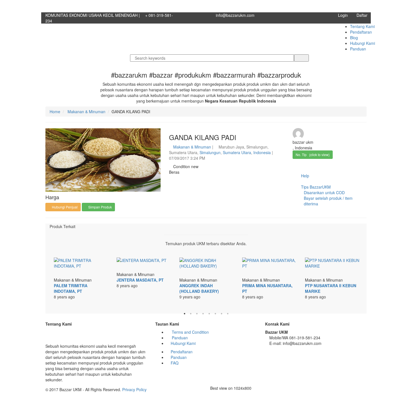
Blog (354, 37)
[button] (155, 133)
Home (55, 111)
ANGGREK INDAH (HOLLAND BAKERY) (199, 288)
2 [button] (190, 313)
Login (343, 15)
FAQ (175, 363)
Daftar (362, 15)
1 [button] (184, 313)
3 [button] (197, 313)
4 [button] (203, 313)
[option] (81, 281)
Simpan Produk (99, 207)
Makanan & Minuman (85, 111)
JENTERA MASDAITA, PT (140, 280)
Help (304, 175)
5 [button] (209, 313)
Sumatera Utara (237, 152)
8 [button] (227, 313)
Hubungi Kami (362, 43)
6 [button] (215, 313)
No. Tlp (313, 154)
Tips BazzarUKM (326, 195)
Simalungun (210, 152)
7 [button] (221, 313)
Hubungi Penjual (64, 207)
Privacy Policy (134, 389)
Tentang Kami (362, 26)
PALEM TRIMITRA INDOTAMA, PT (70, 288)
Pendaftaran (361, 32)
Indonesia (262, 152)
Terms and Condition (190, 332)
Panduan (358, 49)
